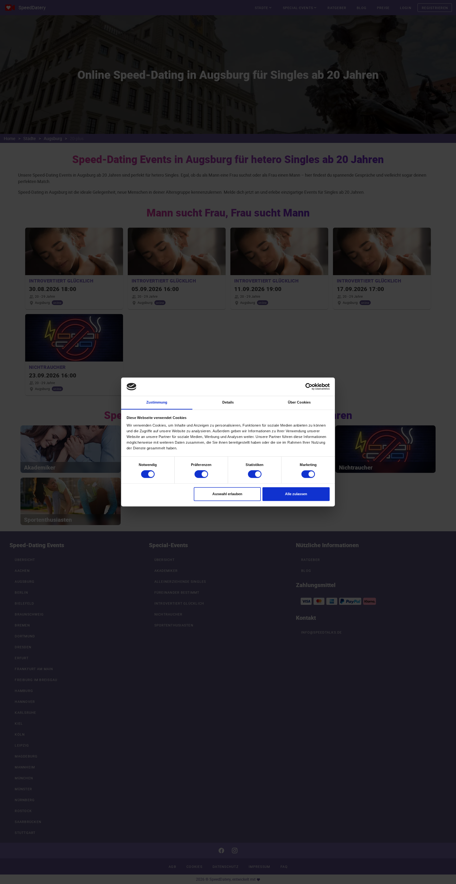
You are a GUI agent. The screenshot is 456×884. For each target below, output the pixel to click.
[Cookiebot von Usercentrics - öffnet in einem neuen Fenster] (309, 386)
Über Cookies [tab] (299, 402)
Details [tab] (228, 402)
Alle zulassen (296, 494)
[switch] (201, 474)
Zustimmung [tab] (156, 402)
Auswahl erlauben (227, 494)
